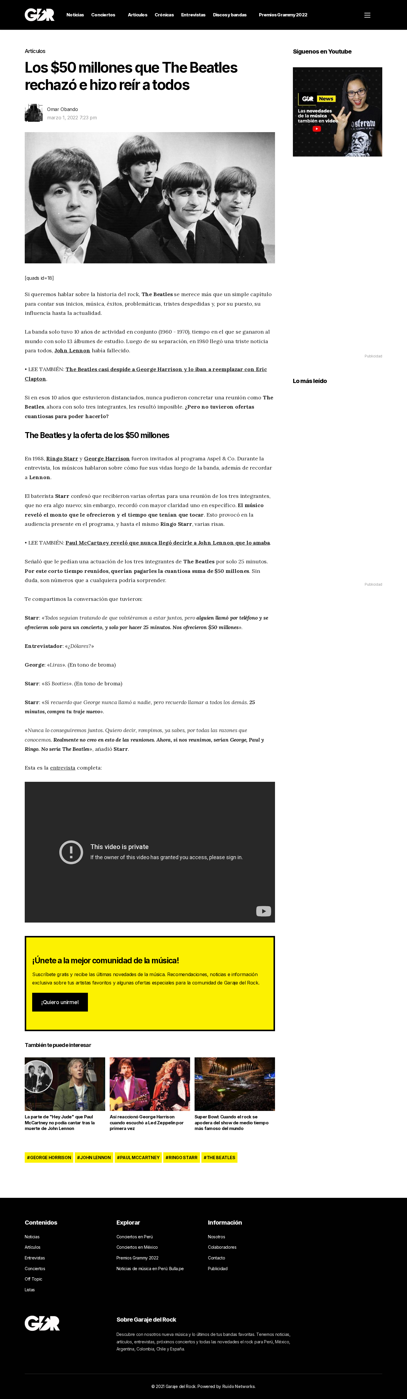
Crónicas (164, 15)
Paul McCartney (140, 1157)
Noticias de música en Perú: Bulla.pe (150, 1268)
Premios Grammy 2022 (283, 15)
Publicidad (218, 1268)
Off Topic (33, 1278)
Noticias (75, 15)
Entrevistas (193, 15)
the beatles (221, 1157)
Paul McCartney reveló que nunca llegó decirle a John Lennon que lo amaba (168, 542)
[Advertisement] (337, 263)
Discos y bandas (230, 15)
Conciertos (103, 15)
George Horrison (50, 1157)
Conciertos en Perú (134, 1236)
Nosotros (216, 1236)
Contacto (216, 1257)
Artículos (137, 15)
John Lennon (72, 350)
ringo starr (183, 1157)
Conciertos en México (137, 1247)
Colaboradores (222, 1247)
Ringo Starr (62, 458)
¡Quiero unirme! (60, 1002)
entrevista (62, 767)
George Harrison (107, 458)
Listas (30, 1289)
